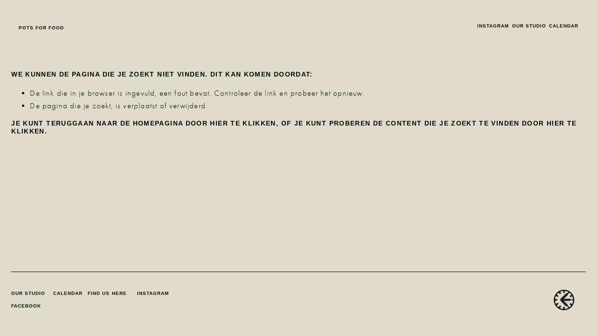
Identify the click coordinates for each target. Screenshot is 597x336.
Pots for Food (41, 27)
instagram (493, 25)
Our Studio (529, 25)
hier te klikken (243, 123)
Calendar (563, 25)
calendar (68, 293)
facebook (26, 305)
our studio (28, 293)
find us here (107, 293)
